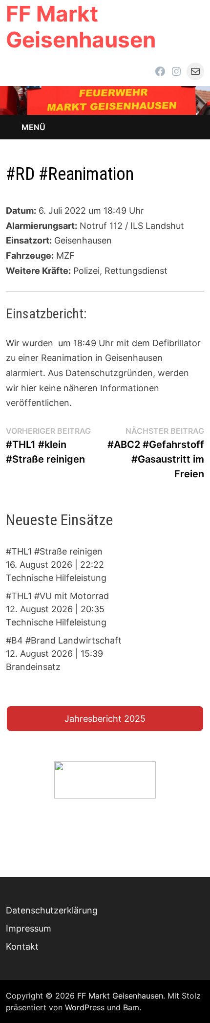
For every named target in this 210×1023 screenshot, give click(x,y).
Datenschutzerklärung (52, 910)
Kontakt (22, 946)
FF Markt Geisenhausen (81, 26)
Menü (33, 127)
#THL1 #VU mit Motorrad (57, 596)
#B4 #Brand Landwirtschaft (64, 640)
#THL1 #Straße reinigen (54, 551)
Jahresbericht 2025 (105, 718)
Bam (131, 1007)
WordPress (85, 1007)
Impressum (28, 928)
